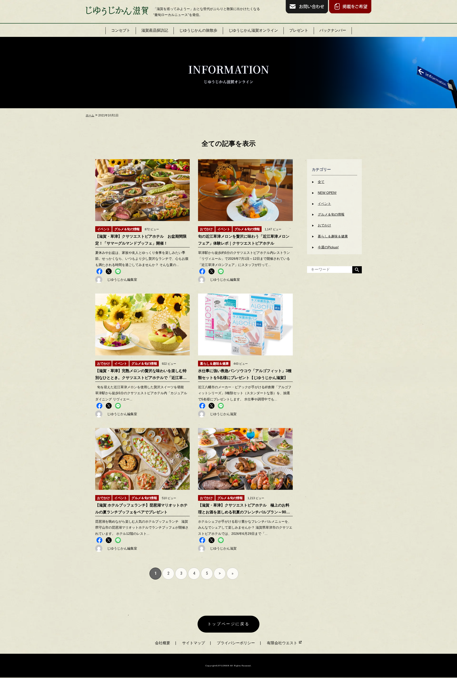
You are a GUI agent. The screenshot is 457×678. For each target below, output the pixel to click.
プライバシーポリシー (236, 643)
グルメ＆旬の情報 (331, 214)
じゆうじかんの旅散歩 (198, 30)
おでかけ (324, 225)
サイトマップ (193, 643)
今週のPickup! (328, 247)
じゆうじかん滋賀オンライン (253, 30)
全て (321, 182)
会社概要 (162, 643)
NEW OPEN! (327, 193)
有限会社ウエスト (282, 643)
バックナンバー (332, 30)
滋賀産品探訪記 (154, 30)
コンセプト (120, 30)
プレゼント (298, 30)
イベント (324, 204)
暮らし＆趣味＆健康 (333, 236)
